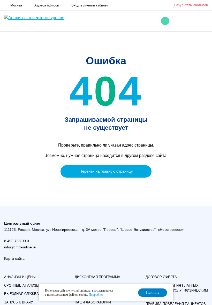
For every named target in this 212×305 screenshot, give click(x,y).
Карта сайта (14, 258)
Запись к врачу (18, 302)
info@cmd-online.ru (20, 247)
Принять (152, 292)
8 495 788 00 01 (17, 241)
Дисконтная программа (97, 277)
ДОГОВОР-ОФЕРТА (161, 277)
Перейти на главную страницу (106, 171)
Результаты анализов (191, 5)
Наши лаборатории (93, 302)
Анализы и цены (20, 277)
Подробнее (96, 294)
